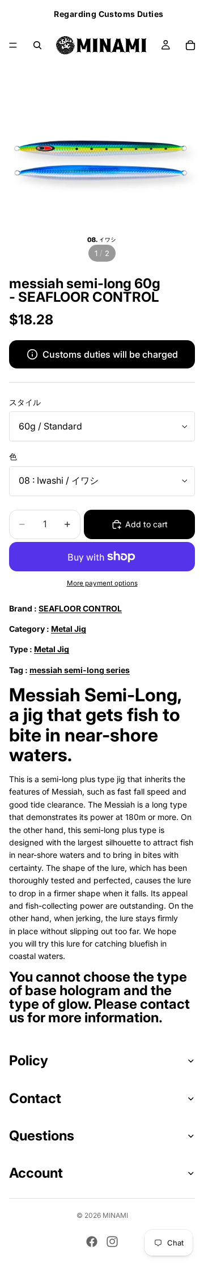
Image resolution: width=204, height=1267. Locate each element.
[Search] (37, 45)
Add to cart (146, 524)
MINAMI (115, 1215)
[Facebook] (92, 1241)
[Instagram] (112, 1241)
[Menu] (13, 45)
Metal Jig (68, 629)
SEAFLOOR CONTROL (80, 608)
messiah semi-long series (79, 670)
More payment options (102, 583)
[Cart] (190, 45)
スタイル (25, 402)
